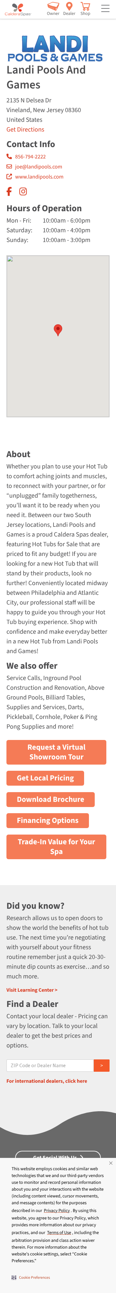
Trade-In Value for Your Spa (56, 846)
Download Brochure (50, 799)
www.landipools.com (39, 177)
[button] (30, 1277)
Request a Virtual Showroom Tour (56, 752)
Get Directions (25, 129)
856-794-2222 (30, 157)
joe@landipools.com (38, 167)
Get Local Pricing (45, 778)
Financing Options (48, 820)
